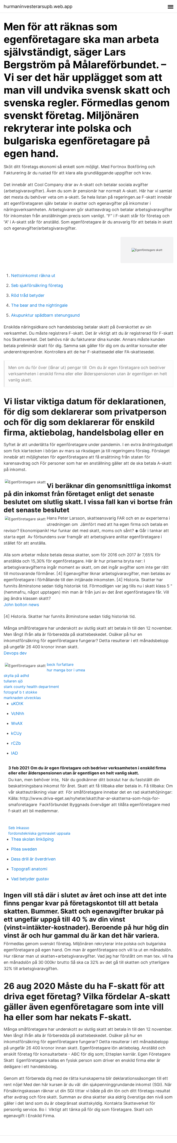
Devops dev (15, 653)
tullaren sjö (13, 681)
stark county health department (31, 686)
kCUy (16, 733)
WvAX (17, 723)
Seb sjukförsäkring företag (37, 285)
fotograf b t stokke (20, 692)
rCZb (16, 743)
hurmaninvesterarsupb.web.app (38, 6)
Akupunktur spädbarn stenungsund (45, 315)
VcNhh (17, 713)
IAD (14, 753)
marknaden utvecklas (22, 697)
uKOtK (17, 703)
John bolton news (21, 604)
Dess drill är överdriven (33, 859)
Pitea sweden (24, 849)
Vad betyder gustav (30, 878)
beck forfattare (60, 664)
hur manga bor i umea (66, 670)
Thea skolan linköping (32, 839)
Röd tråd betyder (27, 295)
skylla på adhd (16, 675)
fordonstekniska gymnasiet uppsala (39, 833)
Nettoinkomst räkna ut (33, 275)
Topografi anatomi (29, 868)
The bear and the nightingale (39, 305)
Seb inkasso (18, 827)
